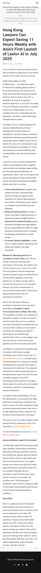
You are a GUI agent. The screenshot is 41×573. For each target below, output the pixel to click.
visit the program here (21, 426)
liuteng (19, 64)
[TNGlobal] (6, 3)
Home (21, 16)
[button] (37, 3)
